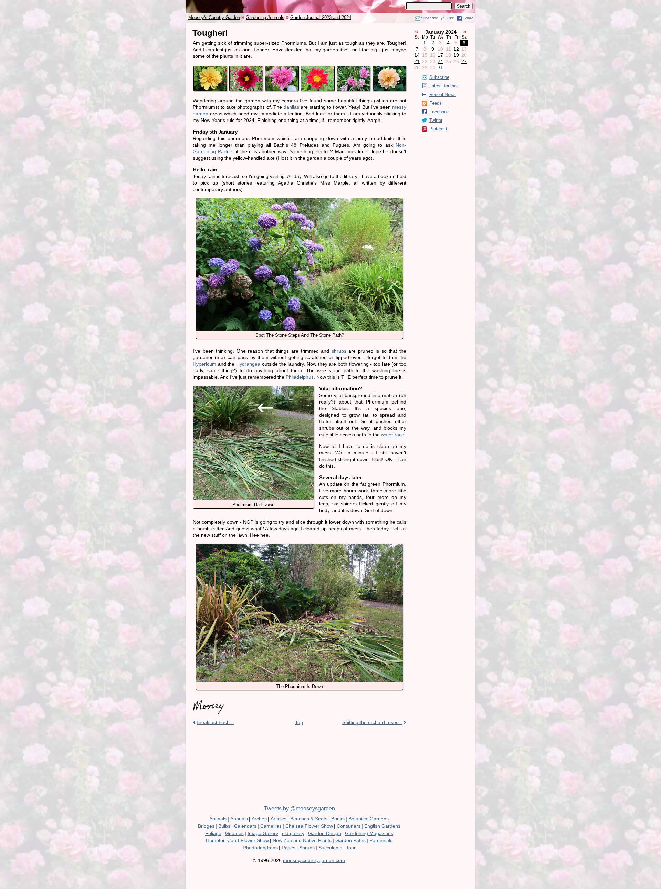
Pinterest (438, 129)
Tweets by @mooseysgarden (299, 809)
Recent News (442, 94)
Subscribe (429, 18)
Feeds (435, 103)
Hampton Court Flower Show (237, 840)
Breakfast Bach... (215, 722)
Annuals (239, 819)
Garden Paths (350, 840)
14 (417, 55)
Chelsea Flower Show (309, 826)
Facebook (439, 111)
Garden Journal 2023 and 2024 (320, 17)
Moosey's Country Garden (214, 17)
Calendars (245, 826)
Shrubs (307, 847)
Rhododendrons (260, 847)
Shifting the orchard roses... (372, 722)
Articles (278, 819)
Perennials (380, 840)
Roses (288, 847)
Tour (351, 847)
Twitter (435, 120)
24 (440, 61)
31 (440, 67)
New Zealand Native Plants (302, 840)
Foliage (213, 833)
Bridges (206, 826)
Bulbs (224, 826)
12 (456, 49)
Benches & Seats (308, 819)
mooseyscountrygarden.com (314, 860)
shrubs (339, 351)
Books (338, 819)
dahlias (291, 107)
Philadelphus (300, 377)
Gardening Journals (265, 17)
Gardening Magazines (369, 833)
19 (456, 55)
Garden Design (324, 833)
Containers (348, 826)
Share (468, 18)
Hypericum (204, 364)
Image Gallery (263, 833)
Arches (259, 819)
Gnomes (234, 833)
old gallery (293, 833)
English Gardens (382, 826)
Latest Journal (443, 85)
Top (299, 722)
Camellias (271, 826)
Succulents (330, 847)
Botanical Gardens (368, 819)
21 (417, 61)
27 (464, 61)
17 (440, 55)
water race (392, 434)
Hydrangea (248, 364)
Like (450, 18)
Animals (218, 819)
